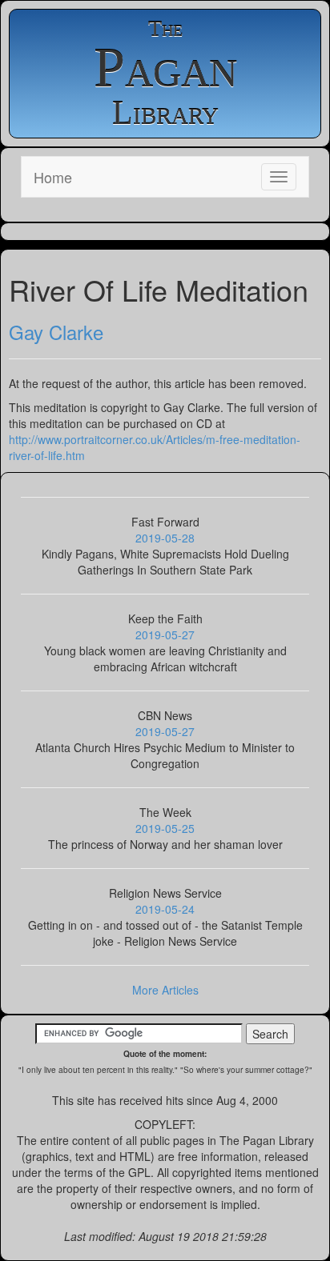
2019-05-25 (165, 828)
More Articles (165, 990)
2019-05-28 (165, 538)
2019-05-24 (165, 909)
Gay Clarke (56, 332)
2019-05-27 (165, 634)
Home (53, 176)
